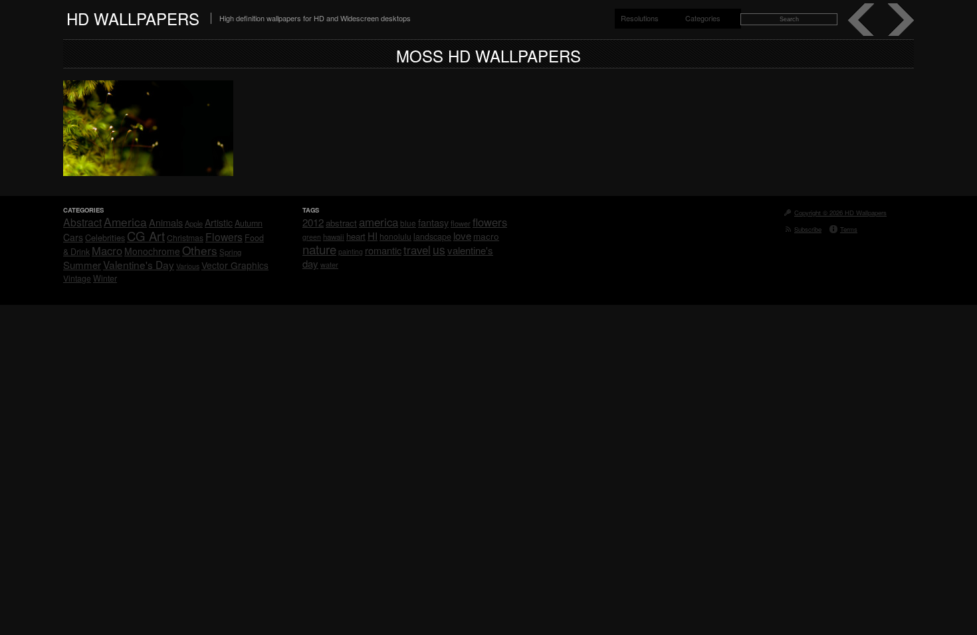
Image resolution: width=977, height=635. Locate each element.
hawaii (333, 236)
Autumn (249, 223)
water (329, 264)
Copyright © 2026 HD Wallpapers (840, 212)
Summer (82, 265)
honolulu (395, 236)
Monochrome (152, 251)
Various (187, 266)
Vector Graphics (235, 265)
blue (408, 222)
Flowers (224, 236)
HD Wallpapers (132, 18)
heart (356, 236)
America (125, 221)
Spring (230, 251)
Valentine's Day (138, 264)
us (439, 249)
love (462, 235)
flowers (490, 222)
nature (319, 249)
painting (350, 251)
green (311, 237)
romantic (383, 250)
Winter (105, 278)
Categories (702, 18)
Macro (107, 250)
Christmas (185, 237)
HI (373, 235)
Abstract (82, 222)
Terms (848, 229)
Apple (194, 223)
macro (486, 235)
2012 (313, 222)
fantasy (433, 222)
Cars (73, 237)
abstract (341, 223)
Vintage (77, 278)
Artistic (219, 222)
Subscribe (807, 229)
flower (461, 223)
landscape (432, 236)
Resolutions (640, 18)
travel (417, 250)
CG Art (146, 235)
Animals (166, 222)
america (378, 222)
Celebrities (105, 237)
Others (199, 250)
